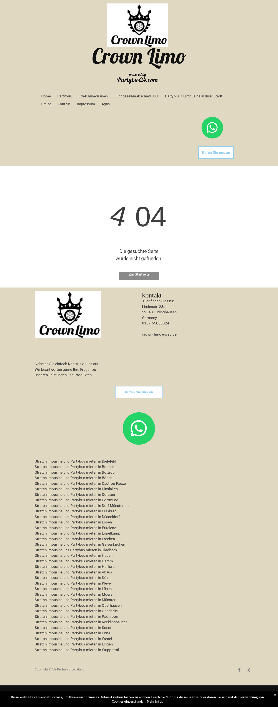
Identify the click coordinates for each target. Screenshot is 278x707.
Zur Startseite (139, 274)
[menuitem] (46, 96)
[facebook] (239, 670)
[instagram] (248, 670)
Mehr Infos (155, 701)
